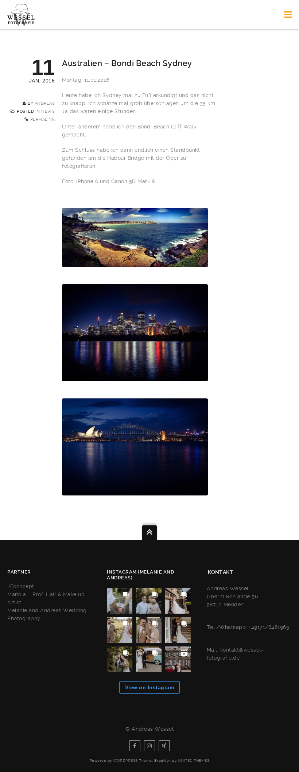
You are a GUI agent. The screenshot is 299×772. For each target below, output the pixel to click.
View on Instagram (149, 687)
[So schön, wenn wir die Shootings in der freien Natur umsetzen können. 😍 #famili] (119, 601)
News (48, 111)
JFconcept (20, 586)
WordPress (125, 761)
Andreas (45, 103)
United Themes (194, 761)
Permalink (42, 119)
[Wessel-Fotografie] (21, 15)
